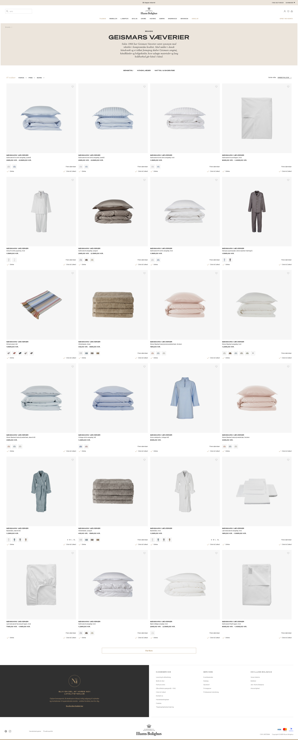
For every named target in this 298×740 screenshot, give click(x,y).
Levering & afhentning (163, 677)
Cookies (158, 703)
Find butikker (278, 3)
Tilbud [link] (102, 19)
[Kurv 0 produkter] (292, 11)
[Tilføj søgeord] (7, 11)
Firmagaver (207, 688)
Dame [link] (143, 19)
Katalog (205, 681)
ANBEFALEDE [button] (283, 77)
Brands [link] (184, 19)
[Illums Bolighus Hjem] (149, 11)
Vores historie (255, 677)
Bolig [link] (134, 19)
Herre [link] (153, 19)
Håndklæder (144, 70)
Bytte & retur (160, 681)
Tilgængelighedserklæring (165, 707)
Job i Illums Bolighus (257, 685)
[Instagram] (10, 731)
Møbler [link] (113, 19)
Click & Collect (161, 692)
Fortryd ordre (160, 685)
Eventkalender (208, 677)
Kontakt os (159, 696)
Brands (8, 27)
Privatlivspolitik (48, 731)
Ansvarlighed (255, 688)
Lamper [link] (124, 19)
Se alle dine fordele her (74, 706)
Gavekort (206, 685)
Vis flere (149, 650)
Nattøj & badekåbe (165, 70)
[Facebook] (6, 731)
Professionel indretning (211, 692)
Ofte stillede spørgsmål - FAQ (166, 688)
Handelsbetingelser (162, 700)
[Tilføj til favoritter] (73, 87)
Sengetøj (128, 70)
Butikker (253, 681)
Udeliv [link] (195, 19)
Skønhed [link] (172, 19)
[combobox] (18, 11)
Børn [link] (162, 19)
